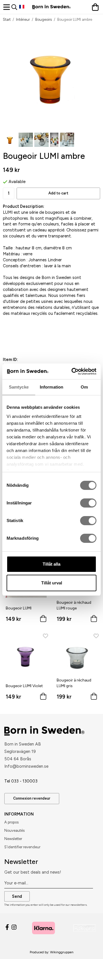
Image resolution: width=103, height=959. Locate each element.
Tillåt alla (51, 564)
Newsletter (13, 839)
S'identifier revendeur (22, 847)
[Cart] (96, 7)
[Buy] (43, 620)
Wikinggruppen (62, 952)
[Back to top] (88, 947)
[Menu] (7, 7)
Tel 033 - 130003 (20, 781)
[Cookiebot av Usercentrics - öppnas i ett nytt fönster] (72, 371)
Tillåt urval (51, 582)
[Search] (15, 7)
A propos (11, 822)
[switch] (88, 503)
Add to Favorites (32, 339)
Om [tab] (84, 387)
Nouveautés (14, 830)
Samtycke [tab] (19, 387)
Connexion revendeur (31, 798)
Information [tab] (51, 387)
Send (17, 896)
